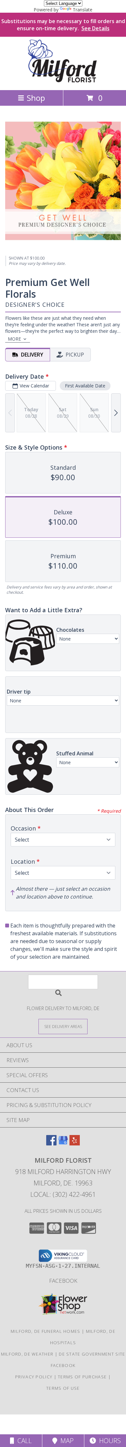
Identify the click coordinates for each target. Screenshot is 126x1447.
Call (23, 1440)
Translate (82, 10)
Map (65, 1440)
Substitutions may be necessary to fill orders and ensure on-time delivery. (63, 25)
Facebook (63, 1280)
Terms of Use (63, 1388)
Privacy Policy (33, 1377)
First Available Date (85, 386)
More (14, 339)
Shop (36, 97)
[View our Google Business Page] (63, 1143)
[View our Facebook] (51, 1143)
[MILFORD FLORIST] (63, 80)
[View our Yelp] (74, 1143)
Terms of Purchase (82, 1377)
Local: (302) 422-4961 (63, 1194)
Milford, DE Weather (27, 1354)
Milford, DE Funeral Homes (45, 1331)
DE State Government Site (92, 1354)
